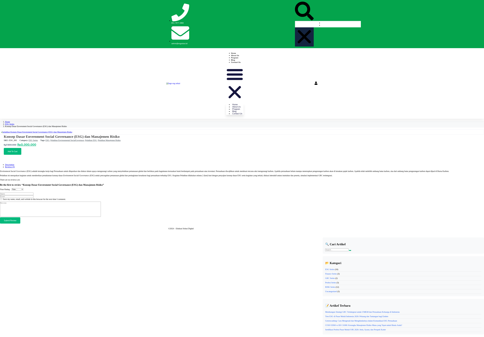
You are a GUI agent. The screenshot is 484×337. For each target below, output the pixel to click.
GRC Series (330, 278)
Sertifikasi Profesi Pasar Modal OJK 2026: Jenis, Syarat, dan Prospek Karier (355, 330)
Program (234, 58)
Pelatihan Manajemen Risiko (109, 140)
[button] (304, 11)
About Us (235, 55)
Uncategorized (331, 291)
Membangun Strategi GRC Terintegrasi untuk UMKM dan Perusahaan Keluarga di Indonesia (362, 312)
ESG (47, 140)
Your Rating (5, 189)
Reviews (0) (10, 167)
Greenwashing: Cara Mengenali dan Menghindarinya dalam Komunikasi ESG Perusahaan (361, 321)
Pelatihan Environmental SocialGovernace (67, 140)
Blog (233, 60)
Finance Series (331, 274)
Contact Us (236, 62)
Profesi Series (330, 283)
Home (233, 53)
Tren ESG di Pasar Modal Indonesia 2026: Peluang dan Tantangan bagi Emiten (356, 316)
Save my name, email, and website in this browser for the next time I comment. (34, 199)
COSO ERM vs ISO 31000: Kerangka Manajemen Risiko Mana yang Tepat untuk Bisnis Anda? (363, 325)
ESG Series (9, 124)
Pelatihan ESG (91, 140)
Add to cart (12, 151)
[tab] (244, 165)
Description (9, 165)
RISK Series (330, 287)
